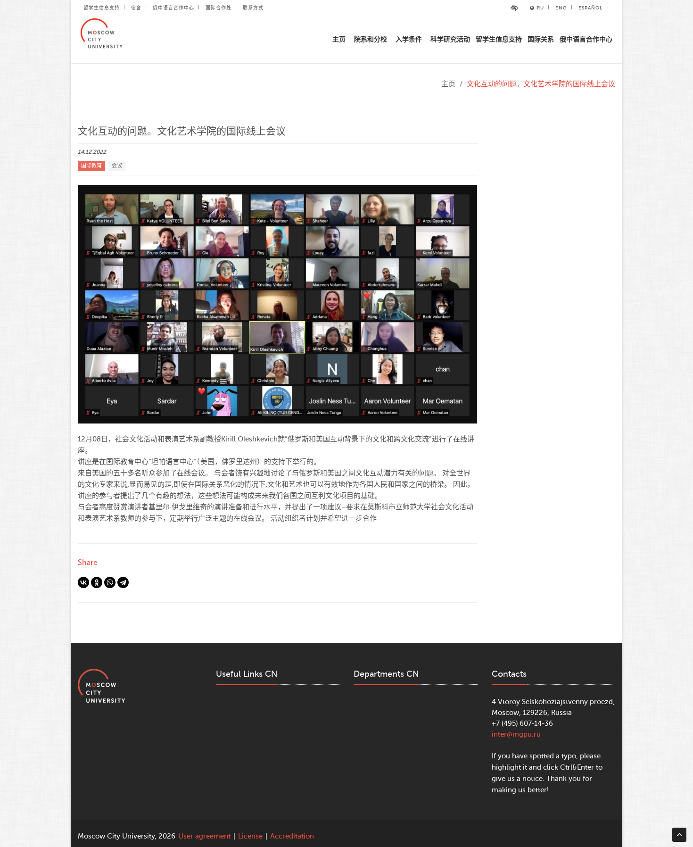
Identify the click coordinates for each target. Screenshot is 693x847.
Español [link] (590, 7)
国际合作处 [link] (218, 7)
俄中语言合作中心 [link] (173, 7)
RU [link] (540, 7)
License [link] (250, 836)
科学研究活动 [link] (450, 39)
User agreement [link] (204, 836)
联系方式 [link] (253, 7)
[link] (515, 8)
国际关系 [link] (541, 39)
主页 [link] (339, 39)
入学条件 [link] (409, 39)
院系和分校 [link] (370, 39)
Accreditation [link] (292, 836)
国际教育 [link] (91, 166)
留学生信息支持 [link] (101, 7)
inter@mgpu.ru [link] (516, 735)
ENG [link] (561, 7)
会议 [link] (117, 166)
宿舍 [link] (136, 7)
